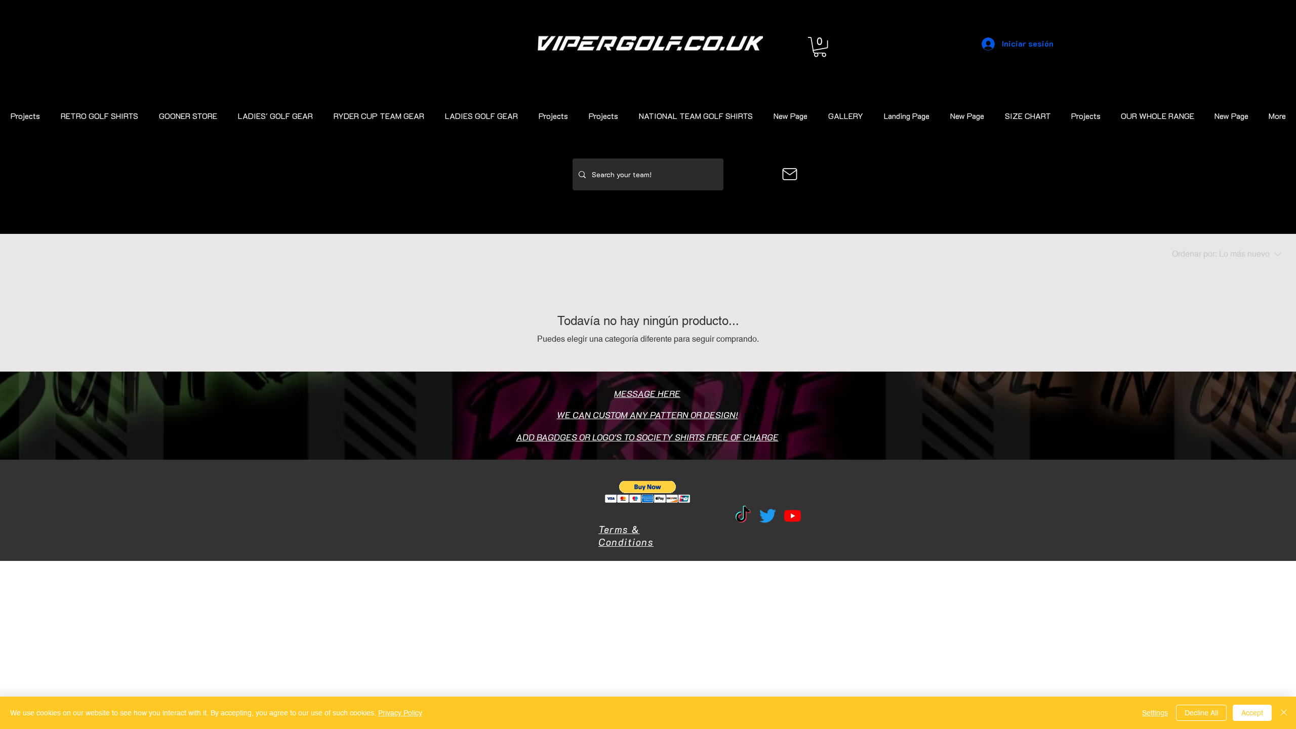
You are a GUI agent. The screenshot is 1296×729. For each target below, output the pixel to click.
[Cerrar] (1284, 713)
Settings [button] (1155, 713)
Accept (1252, 713)
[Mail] (790, 174)
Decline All (1201, 713)
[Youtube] (792, 515)
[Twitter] (768, 515)
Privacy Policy (400, 713)
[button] (820, 47)
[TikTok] (743, 515)
